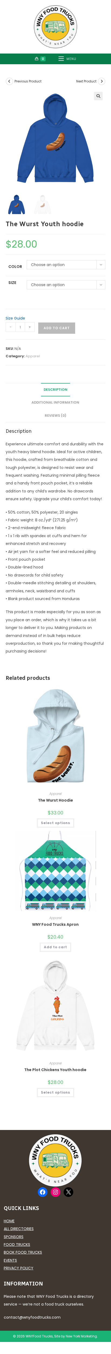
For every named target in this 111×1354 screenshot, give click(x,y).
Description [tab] (55, 389)
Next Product (86, 81)
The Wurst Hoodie (55, 800)
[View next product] (101, 81)
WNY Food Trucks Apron (55, 924)
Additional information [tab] (55, 402)
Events (10, 1260)
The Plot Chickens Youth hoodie (55, 1069)
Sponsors (13, 1236)
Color (15, 266)
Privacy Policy (18, 1268)
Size (12, 282)
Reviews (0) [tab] (55, 415)
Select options (55, 823)
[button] (98, 96)
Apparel (33, 356)
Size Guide (15, 318)
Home (9, 1221)
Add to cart (57, 328)
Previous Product (28, 81)
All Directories (19, 1228)
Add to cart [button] (55, 947)
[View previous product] (9, 81)
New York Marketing (81, 1336)
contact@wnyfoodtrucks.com (32, 1317)
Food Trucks (17, 1244)
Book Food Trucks (23, 1252)
